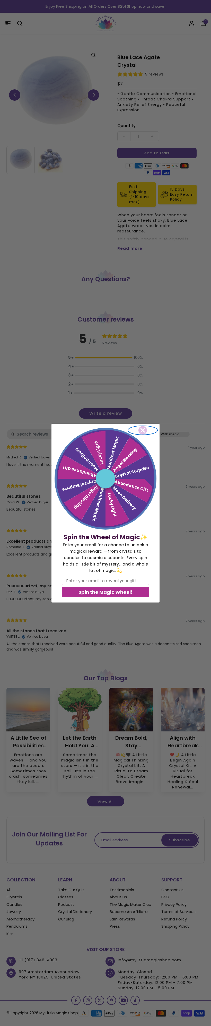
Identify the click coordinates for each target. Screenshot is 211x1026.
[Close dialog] (142, 430)
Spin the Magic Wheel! (105, 592)
